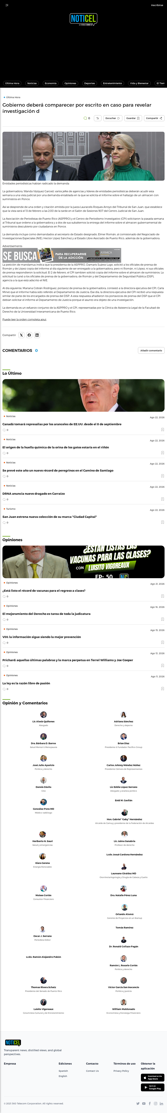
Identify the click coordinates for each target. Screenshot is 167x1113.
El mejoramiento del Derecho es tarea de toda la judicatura (46, 613)
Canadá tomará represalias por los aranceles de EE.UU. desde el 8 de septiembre (61, 424)
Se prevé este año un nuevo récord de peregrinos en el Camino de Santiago (57, 470)
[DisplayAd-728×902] (83, 255)
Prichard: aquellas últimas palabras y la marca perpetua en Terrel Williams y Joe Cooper (67, 660)
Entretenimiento (112, 83)
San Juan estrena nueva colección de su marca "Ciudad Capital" (49, 516)
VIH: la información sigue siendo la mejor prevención (41, 637)
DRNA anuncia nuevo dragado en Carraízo (33, 493)
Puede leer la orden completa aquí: (24, 319)
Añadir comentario (151, 350)
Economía (50, 83)
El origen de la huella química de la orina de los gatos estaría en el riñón (55, 447)
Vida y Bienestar (139, 83)
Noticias (32, 83)
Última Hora (12, 83)
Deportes (89, 83)
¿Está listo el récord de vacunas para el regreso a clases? (43, 590)
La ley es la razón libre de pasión (26, 683)
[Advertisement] (83, 52)
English (63, 1076)
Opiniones (70, 83)
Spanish (63, 1070)
